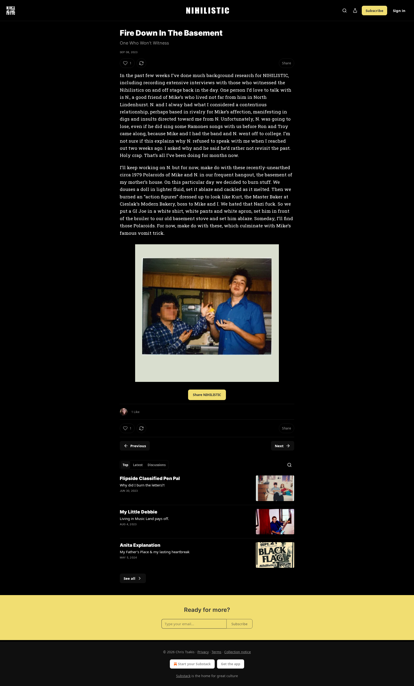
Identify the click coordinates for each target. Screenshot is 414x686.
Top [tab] (125, 465)
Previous (138, 445)
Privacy (203, 652)
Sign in (399, 10)
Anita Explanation (140, 545)
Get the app (230, 664)
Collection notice (237, 652)
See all (129, 578)
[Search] (344, 10)
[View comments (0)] (166, 530)
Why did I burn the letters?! (142, 485)
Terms (216, 652)
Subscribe (374, 10)
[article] (207, 488)
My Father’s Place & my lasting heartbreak (155, 551)
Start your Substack (194, 664)
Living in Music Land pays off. (144, 518)
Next (279, 445)
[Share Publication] (355, 10)
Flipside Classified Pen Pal (150, 478)
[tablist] (144, 465)
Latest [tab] (138, 465)
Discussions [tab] (157, 465)
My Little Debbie (138, 512)
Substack (183, 676)
